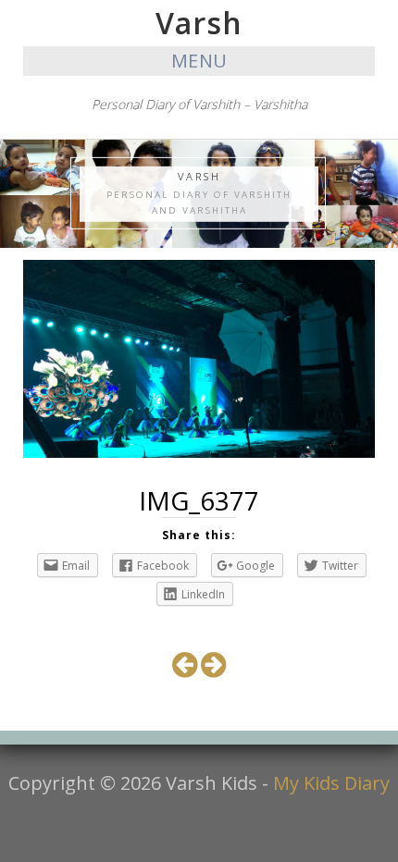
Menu (199, 60)
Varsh (199, 23)
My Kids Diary (331, 782)
